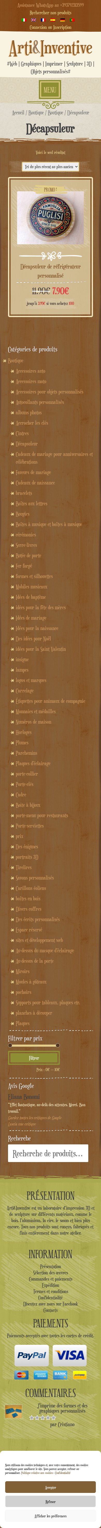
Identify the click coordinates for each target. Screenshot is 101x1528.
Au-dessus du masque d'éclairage (45, 950)
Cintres (22, 433)
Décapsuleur (27, 444)
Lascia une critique (22, 1124)
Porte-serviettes (30, 826)
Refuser (51, 1501)
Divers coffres (28, 909)
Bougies (23, 514)
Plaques (23, 1023)
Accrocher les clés (32, 423)
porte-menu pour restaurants (42, 815)
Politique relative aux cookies (37, 1473)
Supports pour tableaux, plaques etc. (48, 1002)
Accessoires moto (31, 381)
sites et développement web (39, 940)
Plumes (22, 742)
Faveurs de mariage (33, 472)
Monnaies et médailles (36, 711)
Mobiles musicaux (31, 586)
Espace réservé (29, 930)
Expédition (50, 1285)
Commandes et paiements (50, 1279)
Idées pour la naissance (37, 628)
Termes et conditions (50, 1291)
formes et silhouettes (34, 576)
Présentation (50, 1266)
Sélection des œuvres (50, 1272)
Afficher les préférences (50, 1515)
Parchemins (26, 753)
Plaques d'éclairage (33, 763)
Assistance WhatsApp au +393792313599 (50, 5)
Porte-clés (24, 784)
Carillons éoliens (31, 888)
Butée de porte (28, 555)
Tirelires (24, 867)
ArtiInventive (50, 47)
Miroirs (23, 971)
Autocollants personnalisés (40, 402)
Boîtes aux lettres (31, 503)
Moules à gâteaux (31, 982)
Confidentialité (62, 1473)
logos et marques (31, 680)
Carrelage (25, 690)
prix (19, 836)
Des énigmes (27, 846)
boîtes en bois (28, 898)
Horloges (24, 732)
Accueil (18, 112)
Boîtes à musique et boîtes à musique (49, 524)
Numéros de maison (33, 722)
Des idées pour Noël (33, 638)
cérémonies (26, 535)
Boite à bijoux (28, 805)
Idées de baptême (31, 597)
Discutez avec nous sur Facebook (50, 1304)
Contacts (50, 1310)
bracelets (24, 493)
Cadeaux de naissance (35, 483)
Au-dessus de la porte (35, 961)
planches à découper (34, 1013)
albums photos (29, 412)
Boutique (36, 112)
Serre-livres (26, 545)
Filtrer (34, 1058)
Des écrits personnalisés (38, 919)
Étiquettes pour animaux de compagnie (50, 701)
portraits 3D (27, 857)
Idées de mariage (31, 618)
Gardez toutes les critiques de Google (34, 1117)
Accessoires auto (30, 371)
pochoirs (23, 992)
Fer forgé (24, 566)
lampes (22, 670)
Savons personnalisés (35, 878)
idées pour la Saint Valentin (41, 649)
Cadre (21, 794)
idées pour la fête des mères (41, 607)
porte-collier (27, 774)
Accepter (50, 1487)
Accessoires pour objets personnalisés (49, 392)
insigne (22, 659)
